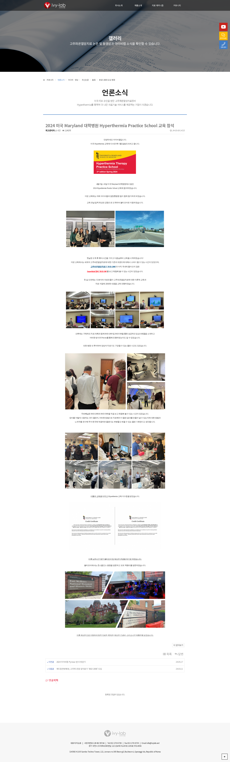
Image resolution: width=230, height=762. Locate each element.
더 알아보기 (178, 645)
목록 (169, 654)
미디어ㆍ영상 (73, 79)
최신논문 (85, 79)
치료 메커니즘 (157, 5)
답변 (180, 654)
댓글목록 (53, 680)
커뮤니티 (177, 5)
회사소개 (118, 5)
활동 (94, 79)
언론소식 (61, 79)
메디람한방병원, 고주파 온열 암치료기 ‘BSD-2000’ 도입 (79, 668)
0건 (58, 130)
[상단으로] (225, 757)
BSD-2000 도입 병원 (107, 79)
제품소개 (138, 5)
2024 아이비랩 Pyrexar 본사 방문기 (71, 661)
